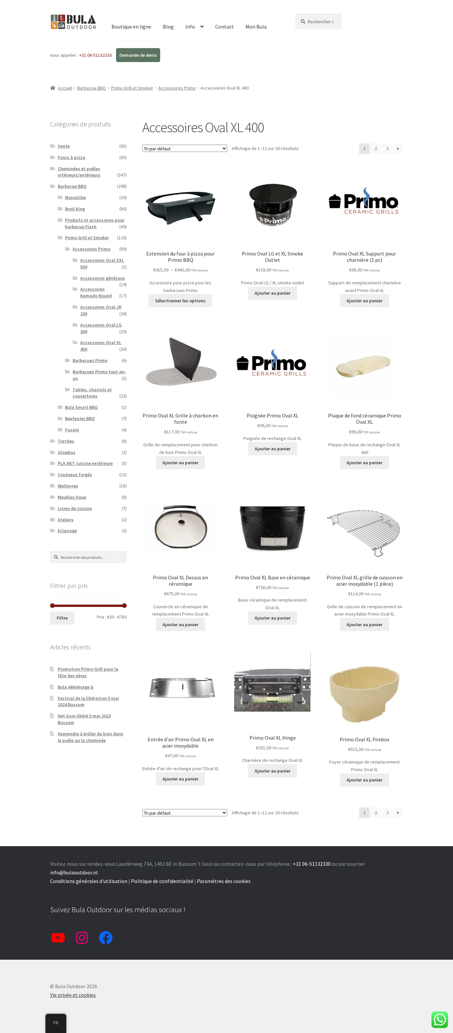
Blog (168, 26)
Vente (64, 146)
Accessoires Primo (177, 88)
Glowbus (67, 452)
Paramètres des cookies (224, 881)
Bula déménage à (76, 687)
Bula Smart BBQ (81, 407)
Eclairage (67, 531)
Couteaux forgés (75, 475)
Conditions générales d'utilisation (88, 881)
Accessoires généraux (102, 278)
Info (190, 26)
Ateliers (66, 520)
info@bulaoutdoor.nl (74, 872)
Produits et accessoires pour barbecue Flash (94, 223)
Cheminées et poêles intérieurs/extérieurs (79, 172)
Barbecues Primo (90, 360)
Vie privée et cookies (73, 995)
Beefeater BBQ (80, 418)
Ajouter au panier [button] (273, 293)
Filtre (62, 618)
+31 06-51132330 (96, 55)
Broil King (75, 209)
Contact (224, 26)
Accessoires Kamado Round (96, 292)
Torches (66, 441)
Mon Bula (256, 26)
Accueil (65, 88)
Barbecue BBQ (91, 88)
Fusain (72, 430)
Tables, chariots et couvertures (92, 393)
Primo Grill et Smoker (132, 88)
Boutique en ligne (131, 26)
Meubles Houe (72, 497)
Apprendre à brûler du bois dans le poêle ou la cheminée (90, 737)
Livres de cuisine (75, 508)
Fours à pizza (71, 157)
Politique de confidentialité (162, 881)
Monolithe (75, 197)
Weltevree (68, 486)
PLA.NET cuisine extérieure (85, 463)
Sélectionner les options (180, 301)
